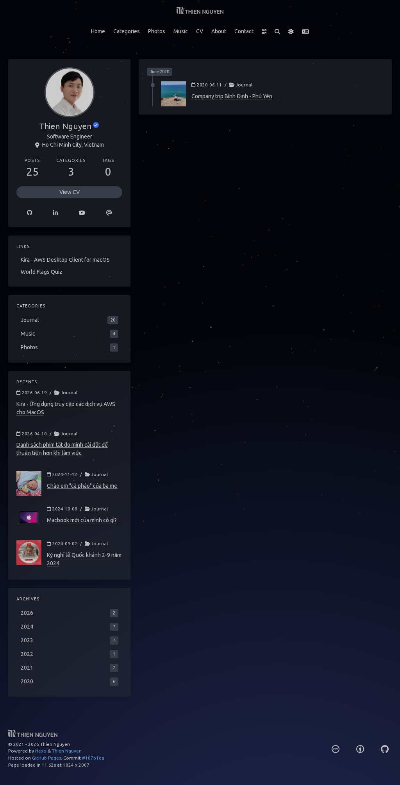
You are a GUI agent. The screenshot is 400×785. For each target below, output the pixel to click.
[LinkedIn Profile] (56, 213)
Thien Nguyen (67, 750)
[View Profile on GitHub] (384, 749)
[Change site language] (305, 32)
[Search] (277, 32)
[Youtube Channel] (82, 213)
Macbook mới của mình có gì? (82, 520)
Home (98, 31)
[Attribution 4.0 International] (360, 749)
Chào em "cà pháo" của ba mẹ (82, 486)
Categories (126, 31)
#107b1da (93, 757)
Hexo (40, 750)
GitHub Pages (46, 757)
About (218, 31)
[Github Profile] (29, 213)
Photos (156, 31)
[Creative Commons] (335, 749)
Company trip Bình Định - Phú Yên (231, 96)
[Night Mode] (291, 32)
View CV (69, 192)
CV (199, 31)
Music (180, 31)
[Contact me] (109, 213)
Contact (244, 31)
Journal (244, 84)
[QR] (264, 32)
